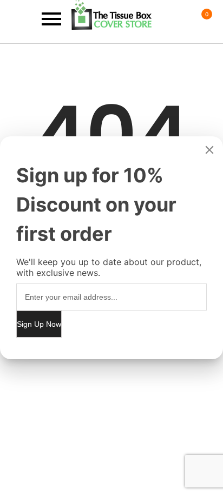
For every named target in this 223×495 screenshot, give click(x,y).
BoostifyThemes (83, 383)
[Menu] (36, 19)
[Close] (209, 150)
